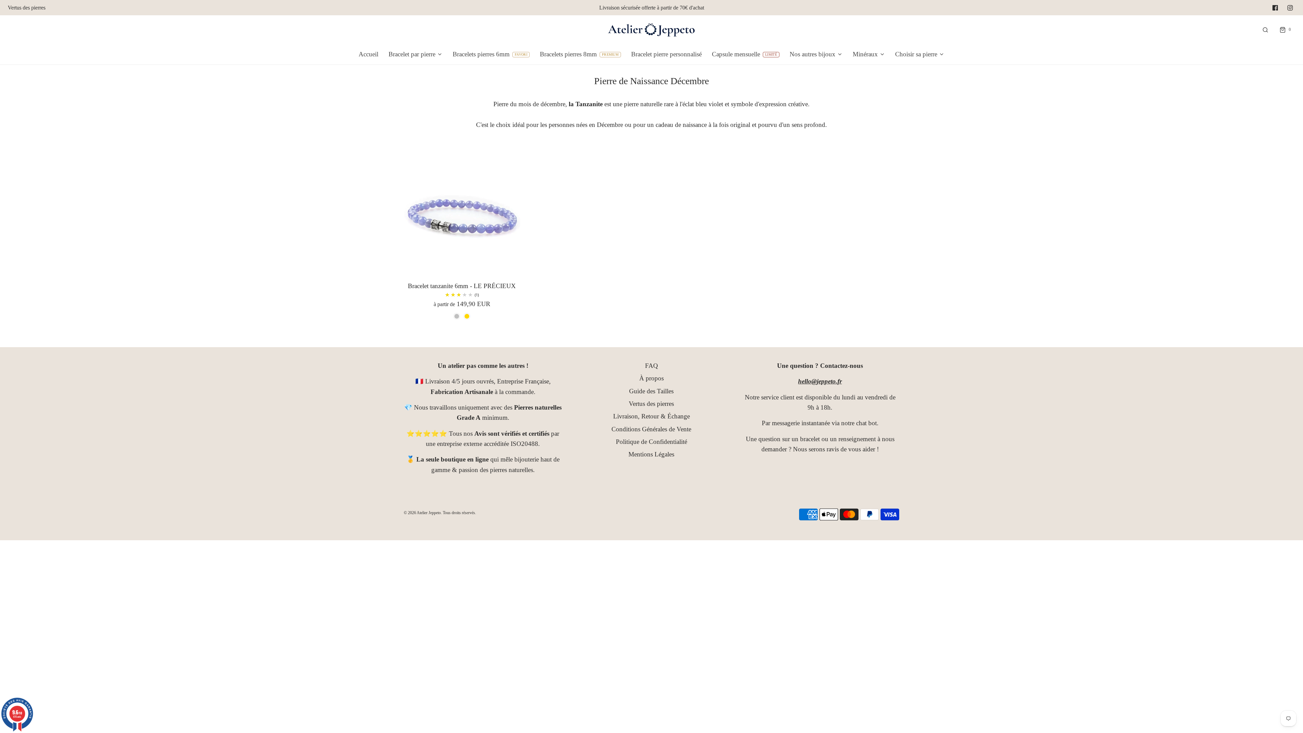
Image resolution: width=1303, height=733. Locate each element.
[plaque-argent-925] (456, 316)
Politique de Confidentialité (651, 441)
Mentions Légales (651, 454)
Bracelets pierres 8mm (568, 54)
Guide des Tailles (651, 391)
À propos (651, 378)
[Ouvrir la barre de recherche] (1265, 29)
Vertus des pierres (26, 8)
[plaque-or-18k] (467, 316)
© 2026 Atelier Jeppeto (422, 512)
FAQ (651, 365)
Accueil (368, 54)
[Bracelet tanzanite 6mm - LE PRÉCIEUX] (462, 215)
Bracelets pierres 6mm (481, 54)
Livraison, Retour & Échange (651, 416)
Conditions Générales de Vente (651, 429)
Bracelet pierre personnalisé (666, 54)
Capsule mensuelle (736, 54)
